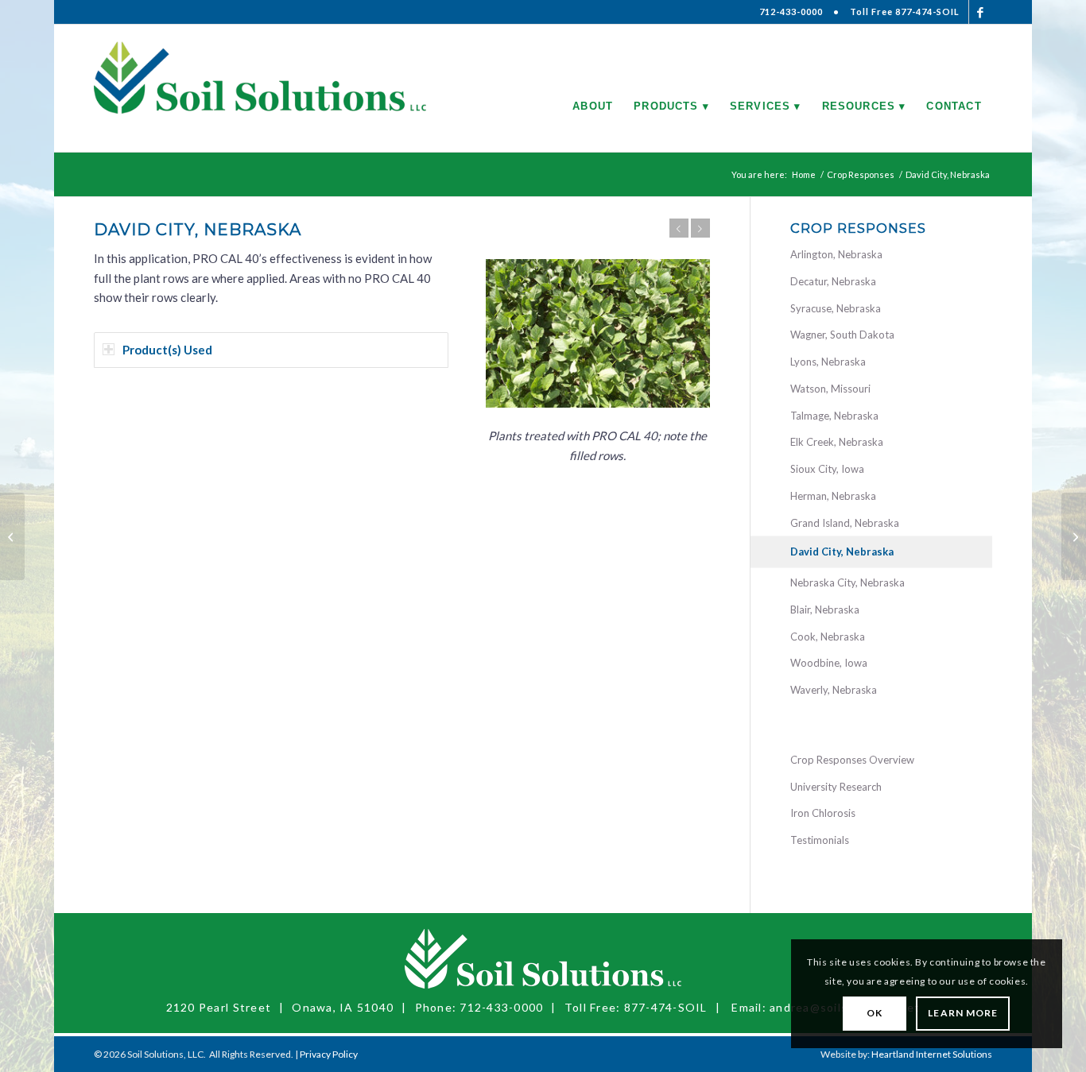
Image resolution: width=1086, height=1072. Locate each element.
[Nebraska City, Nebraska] (12, 536)
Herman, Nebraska (833, 496)
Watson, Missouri (830, 388)
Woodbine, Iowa (828, 662)
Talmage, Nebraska (834, 415)
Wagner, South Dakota (842, 334)
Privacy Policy (329, 1054)
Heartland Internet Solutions (931, 1054)
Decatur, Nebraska (833, 281)
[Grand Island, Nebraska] (1073, 536)
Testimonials (819, 840)
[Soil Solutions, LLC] (260, 88)
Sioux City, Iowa (827, 468)
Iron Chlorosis (822, 813)
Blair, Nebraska (824, 609)
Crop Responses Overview (852, 759)
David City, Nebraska (842, 551)
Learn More (963, 1013)
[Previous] (678, 228)
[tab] (271, 350)
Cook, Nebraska (827, 636)
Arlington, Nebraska (836, 254)
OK (874, 1013)
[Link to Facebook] (980, 12)
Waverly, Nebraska (833, 689)
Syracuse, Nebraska (835, 308)
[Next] (700, 228)
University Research (836, 786)
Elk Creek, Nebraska (836, 441)
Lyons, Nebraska (828, 361)
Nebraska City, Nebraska (847, 582)
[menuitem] (592, 88)
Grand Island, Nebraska (844, 523)
